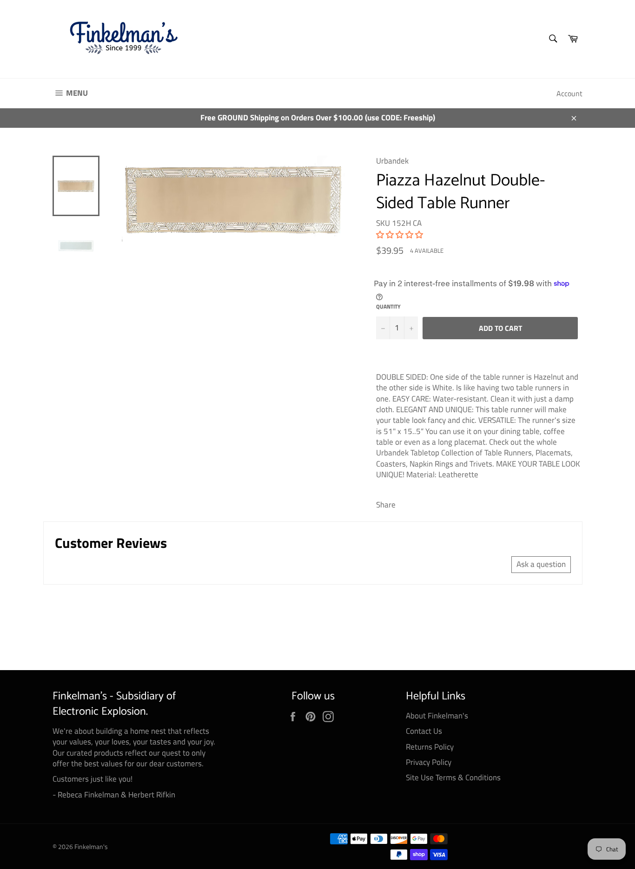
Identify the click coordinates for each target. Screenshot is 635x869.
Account (569, 93)
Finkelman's (91, 846)
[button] (399, 235)
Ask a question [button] (541, 564)
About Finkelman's (437, 716)
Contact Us (424, 731)
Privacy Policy (428, 762)
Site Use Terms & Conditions (453, 777)
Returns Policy (430, 747)
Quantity (388, 307)
